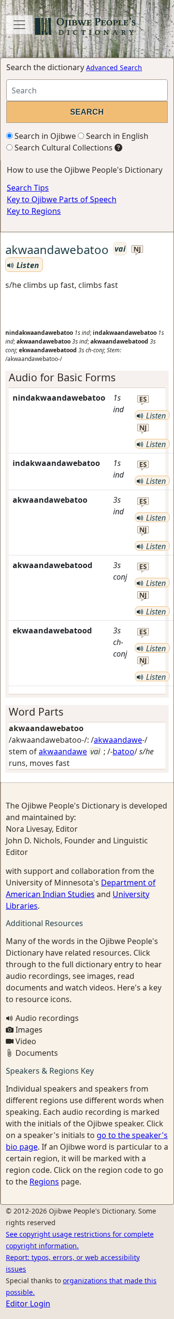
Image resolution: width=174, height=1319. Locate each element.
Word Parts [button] (36, 711)
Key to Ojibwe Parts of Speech (61, 199)
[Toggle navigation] (19, 24)
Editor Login (28, 1303)
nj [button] (137, 249)
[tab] (87, 377)
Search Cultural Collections (63, 147)
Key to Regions (34, 211)
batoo (123, 751)
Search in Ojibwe (44, 136)
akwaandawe (118, 739)
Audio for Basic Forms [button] (62, 377)
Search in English (116, 136)
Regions (44, 1181)
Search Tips (28, 187)
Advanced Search (114, 67)
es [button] (143, 399)
